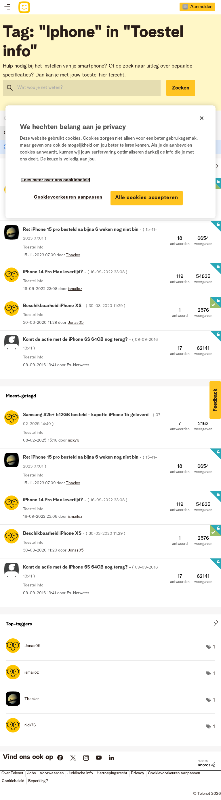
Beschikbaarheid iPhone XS (74, 306)
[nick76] (23, 731)
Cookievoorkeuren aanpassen (68, 197)
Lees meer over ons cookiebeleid (55, 180)
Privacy (137, 773)
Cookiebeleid (13, 781)
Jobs (31, 773)
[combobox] (82, 88)
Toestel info (33, 247)
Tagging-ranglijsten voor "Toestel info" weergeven (110, 624)
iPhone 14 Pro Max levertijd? (75, 272)
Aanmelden (201, 7)
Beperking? (38, 781)
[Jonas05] (25, 651)
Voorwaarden (52, 773)
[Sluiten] (201, 118)
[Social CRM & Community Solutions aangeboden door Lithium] (206, 764)
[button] (215, 400)
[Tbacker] (24, 704)
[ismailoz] (24, 678)
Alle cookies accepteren (146, 198)
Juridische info (80, 773)
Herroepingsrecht (112, 773)
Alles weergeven (110, 395)
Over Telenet (12, 773)
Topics (7, 7)
